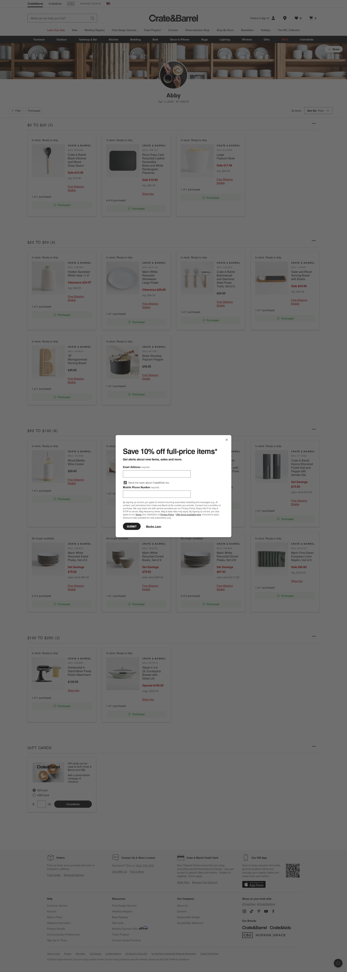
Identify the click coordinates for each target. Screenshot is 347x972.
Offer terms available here (188, 514)
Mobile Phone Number (141, 487)
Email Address (136, 467)
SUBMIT (132, 526)
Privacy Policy (167, 514)
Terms (138, 514)
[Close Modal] (227, 440)
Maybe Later (153, 526)
